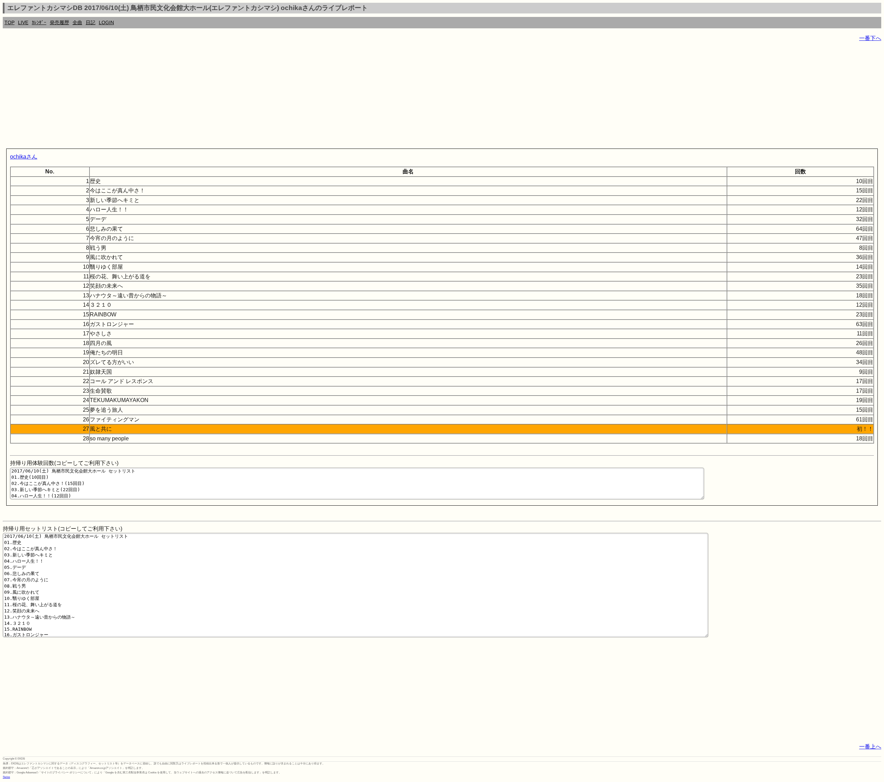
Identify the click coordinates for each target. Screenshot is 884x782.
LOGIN (106, 22)
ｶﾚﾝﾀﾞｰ (39, 22)
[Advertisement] (210, 96)
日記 (90, 22)
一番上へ (870, 747)
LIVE (23, 22)
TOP (9, 22)
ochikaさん (23, 157)
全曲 (77, 22)
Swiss (6, 777)
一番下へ (870, 38)
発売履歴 (59, 22)
